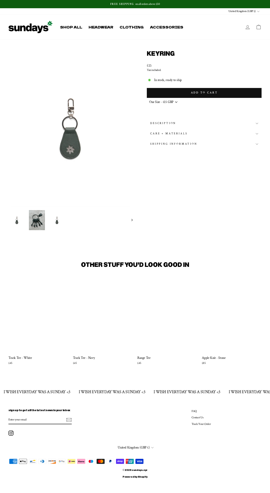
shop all (71, 27)
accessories (166, 27)
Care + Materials (168, 133)
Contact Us (198, 417)
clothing (132, 27)
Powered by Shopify (135, 477)
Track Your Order (201, 424)
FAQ (194, 411)
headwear (101, 27)
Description (163, 123)
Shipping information (173, 144)
